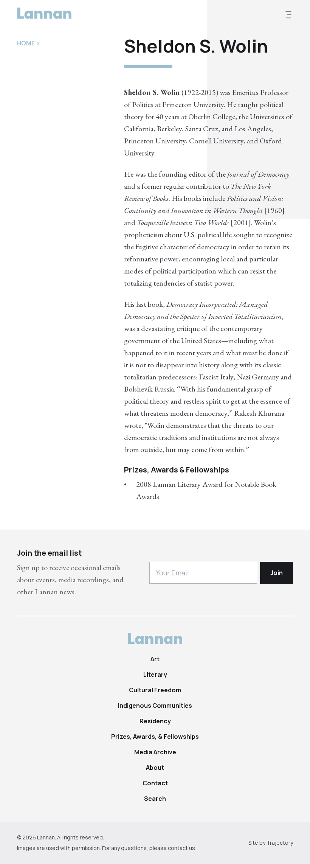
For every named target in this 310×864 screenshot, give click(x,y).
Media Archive (155, 752)
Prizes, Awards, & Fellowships (155, 736)
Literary (155, 674)
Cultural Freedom (155, 690)
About (155, 767)
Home (26, 43)
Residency (155, 721)
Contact (155, 783)
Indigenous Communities (155, 705)
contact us (181, 848)
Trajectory (280, 842)
